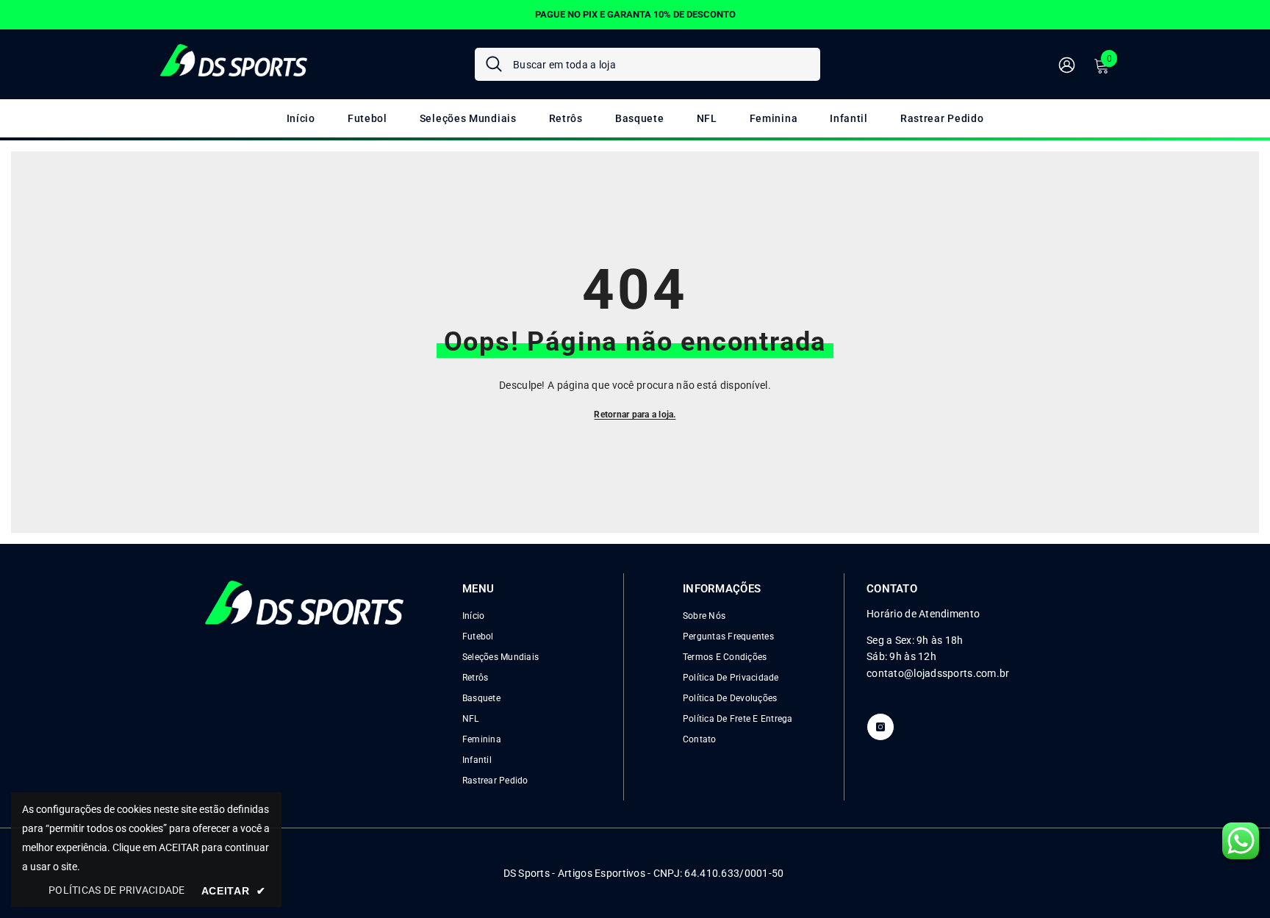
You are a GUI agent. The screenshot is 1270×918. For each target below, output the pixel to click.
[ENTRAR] (1066, 64)
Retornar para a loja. (634, 414)
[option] (635, 14)
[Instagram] (880, 727)
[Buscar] (647, 64)
